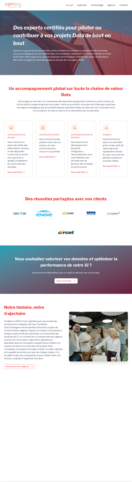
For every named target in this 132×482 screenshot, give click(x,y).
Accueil (69, 5)
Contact (123, 5)
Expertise (82, 5)
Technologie (97, 5)
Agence (111, 5)
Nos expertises (14, 172)
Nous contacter (64, 281)
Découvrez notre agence (17, 366)
